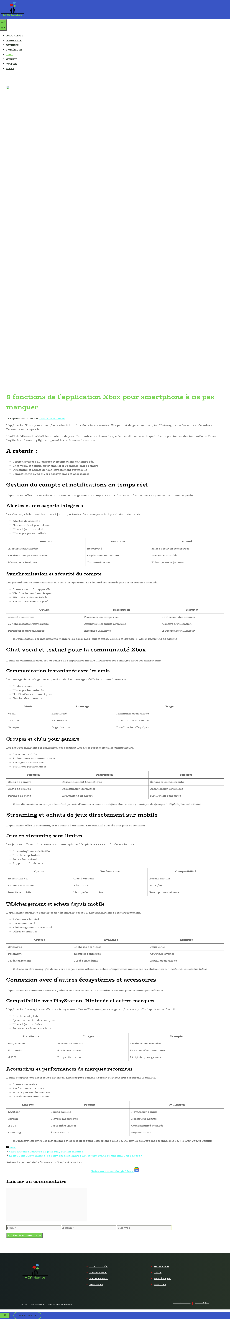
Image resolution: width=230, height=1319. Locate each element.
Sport (10, 68)
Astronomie (98, 1278)
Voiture (12, 63)
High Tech (161, 1266)
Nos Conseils (27, 1315)
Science (11, 59)
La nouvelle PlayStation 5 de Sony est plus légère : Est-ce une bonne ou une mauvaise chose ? (75, 1156)
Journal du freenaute (182, 1303)
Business (12, 45)
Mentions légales (202, 1303)
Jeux (9, 54)
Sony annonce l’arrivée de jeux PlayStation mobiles (46, 1151)
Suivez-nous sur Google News (112, 1171)
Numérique (14, 49)
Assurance (14, 40)
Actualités (14, 35)
